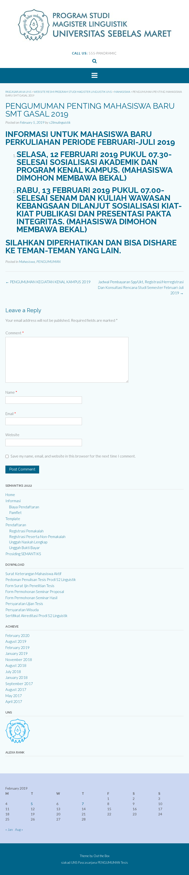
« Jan (9, 829)
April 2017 (13, 701)
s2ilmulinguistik (59, 122)
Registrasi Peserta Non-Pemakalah (37, 536)
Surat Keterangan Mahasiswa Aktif (33, 573)
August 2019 (15, 641)
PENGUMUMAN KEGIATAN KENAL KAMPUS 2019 (48, 282)
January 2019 (16, 653)
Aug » (19, 829)
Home (10, 494)
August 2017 (15, 689)
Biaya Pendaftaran (24, 507)
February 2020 (17, 635)
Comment (14, 333)
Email (10, 413)
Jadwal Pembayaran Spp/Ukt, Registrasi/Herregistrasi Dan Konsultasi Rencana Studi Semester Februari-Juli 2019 (141, 287)
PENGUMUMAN (48, 261)
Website (12, 434)
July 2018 (13, 671)
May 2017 (13, 695)
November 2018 (18, 659)
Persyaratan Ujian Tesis (24, 603)
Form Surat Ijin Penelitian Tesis (29, 585)
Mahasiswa (27, 261)
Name (11, 392)
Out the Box (102, 856)
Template (12, 518)
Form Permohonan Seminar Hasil (31, 597)
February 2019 (17, 647)
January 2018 (16, 677)
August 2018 (15, 665)
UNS (74, 862)
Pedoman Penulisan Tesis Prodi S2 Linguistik (40, 579)
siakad (65, 862)
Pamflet (15, 512)
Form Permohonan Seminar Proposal (34, 591)
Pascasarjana (87, 862)
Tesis (124, 862)
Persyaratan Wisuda (22, 609)
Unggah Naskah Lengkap (28, 542)
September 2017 (19, 683)
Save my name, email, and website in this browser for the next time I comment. (73, 456)
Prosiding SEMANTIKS (23, 554)
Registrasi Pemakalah (26, 531)
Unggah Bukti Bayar (24, 547)
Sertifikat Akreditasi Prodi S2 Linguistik (36, 615)
